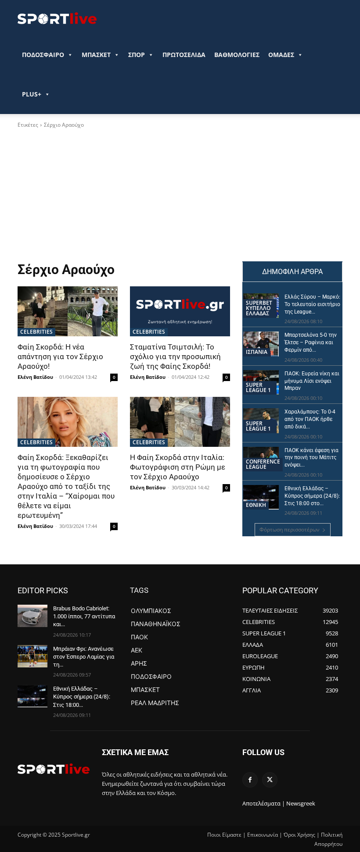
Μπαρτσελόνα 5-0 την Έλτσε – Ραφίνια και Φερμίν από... (310, 342)
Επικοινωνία (262, 834)
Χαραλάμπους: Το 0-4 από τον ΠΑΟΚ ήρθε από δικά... (309, 419)
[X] (269, 780)
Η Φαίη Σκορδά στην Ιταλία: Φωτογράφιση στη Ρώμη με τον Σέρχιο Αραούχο (177, 467)
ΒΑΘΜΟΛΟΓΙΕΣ (236, 54)
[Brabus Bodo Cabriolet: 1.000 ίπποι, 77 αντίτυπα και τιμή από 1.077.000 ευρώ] (32, 616)
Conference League (263, 464)
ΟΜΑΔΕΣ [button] (281, 54)
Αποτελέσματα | (263, 803)
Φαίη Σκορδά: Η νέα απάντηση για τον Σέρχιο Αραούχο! (60, 356)
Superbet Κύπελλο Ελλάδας (259, 308)
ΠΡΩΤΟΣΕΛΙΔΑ (183, 54)
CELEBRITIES (36, 331)
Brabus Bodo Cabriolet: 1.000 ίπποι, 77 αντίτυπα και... (84, 616)
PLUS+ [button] (31, 94)
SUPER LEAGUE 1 (258, 387)
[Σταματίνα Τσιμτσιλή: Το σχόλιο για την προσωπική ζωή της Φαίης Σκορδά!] (180, 311)
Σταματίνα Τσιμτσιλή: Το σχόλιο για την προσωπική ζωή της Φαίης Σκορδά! (175, 356)
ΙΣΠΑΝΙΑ (256, 352)
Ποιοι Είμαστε (224, 834)
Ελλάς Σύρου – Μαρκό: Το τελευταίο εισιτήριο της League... (312, 304)
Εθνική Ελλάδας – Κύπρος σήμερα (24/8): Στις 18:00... (81, 696)
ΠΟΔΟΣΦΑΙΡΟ (43, 54)
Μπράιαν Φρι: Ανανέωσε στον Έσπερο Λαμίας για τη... (83, 656)
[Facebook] (250, 780)
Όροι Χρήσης (299, 834)
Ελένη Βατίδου (35, 377)
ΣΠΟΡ (136, 54)
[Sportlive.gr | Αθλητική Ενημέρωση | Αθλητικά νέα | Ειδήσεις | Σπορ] (54, 768)
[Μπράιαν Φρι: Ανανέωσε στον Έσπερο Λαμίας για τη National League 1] (32, 656)
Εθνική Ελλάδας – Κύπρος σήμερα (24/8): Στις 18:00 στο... (312, 495)
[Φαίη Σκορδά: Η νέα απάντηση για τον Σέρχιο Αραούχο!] (68, 311)
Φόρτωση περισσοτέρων (289, 529)
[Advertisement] (124, 195)
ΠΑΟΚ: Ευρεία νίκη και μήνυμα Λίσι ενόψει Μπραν (311, 381)
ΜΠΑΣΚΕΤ (96, 54)
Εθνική (256, 505)
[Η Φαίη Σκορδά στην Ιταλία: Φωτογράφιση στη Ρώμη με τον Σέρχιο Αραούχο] (180, 422)
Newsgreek (300, 803)
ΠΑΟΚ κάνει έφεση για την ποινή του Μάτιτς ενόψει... (311, 457)
